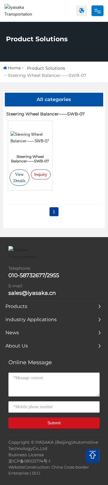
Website (16, 467)
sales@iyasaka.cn (32, 293)
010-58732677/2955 (33, 275)
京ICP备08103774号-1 (29, 461)
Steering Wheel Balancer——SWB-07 (30, 158)
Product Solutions (37, 39)
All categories (54, 99)
